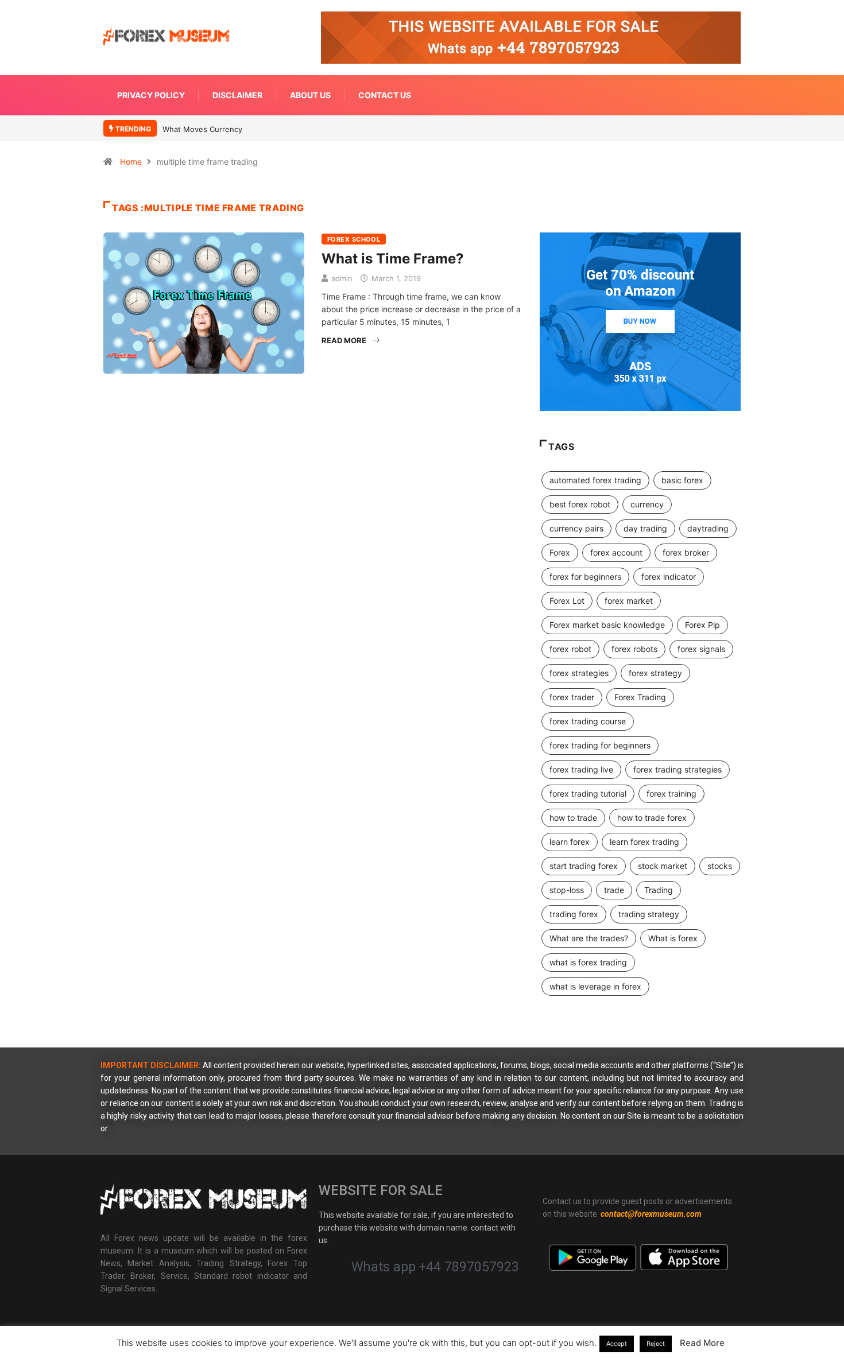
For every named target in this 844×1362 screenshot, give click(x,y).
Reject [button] (655, 1344)
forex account (616, 552)
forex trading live (581, 769)
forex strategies (579, 673)
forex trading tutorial (587, 793)
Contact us (384, 95)
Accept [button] (616, 1344)
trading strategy (648, 914)
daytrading (708, 528)
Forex (559, 552)
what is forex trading (588, 962)
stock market (662, 866)
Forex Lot (566, 601)
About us (310, 95)
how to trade (573, 817)
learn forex (569, 842)
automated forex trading (595, 480)
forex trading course (587, 721)
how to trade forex (652, 817)
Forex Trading (640, 697)
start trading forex (583, 866)
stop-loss (566, 890)
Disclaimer (237, 95)
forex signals (701, 649)
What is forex (673, 938)
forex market (629, 601)
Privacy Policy (151, 95)
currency (647, 504)
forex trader (571, 697)
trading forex (573, 914)
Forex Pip (702, 625)
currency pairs (576, 528)
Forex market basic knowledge (607, 625)
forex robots (634, 649)
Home (131, 161)
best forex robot (579, 504)
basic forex (682, 480)
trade (614, 890)
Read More (344, 340)
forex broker (686, 552)
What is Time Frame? (393, 258)
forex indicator (668, 576)
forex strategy (655, 673)
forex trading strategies (677, 769)
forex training (671, 793)
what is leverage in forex (595, 986)
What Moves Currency (202, 129)
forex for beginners (585, 576)
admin (342, 278)
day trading (645, 528)
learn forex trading (644, 842)
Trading (658, 890)
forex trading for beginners (600, 745)
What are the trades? (588, 938)
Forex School (353, 239)
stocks (719, 866)
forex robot (570, 649)
